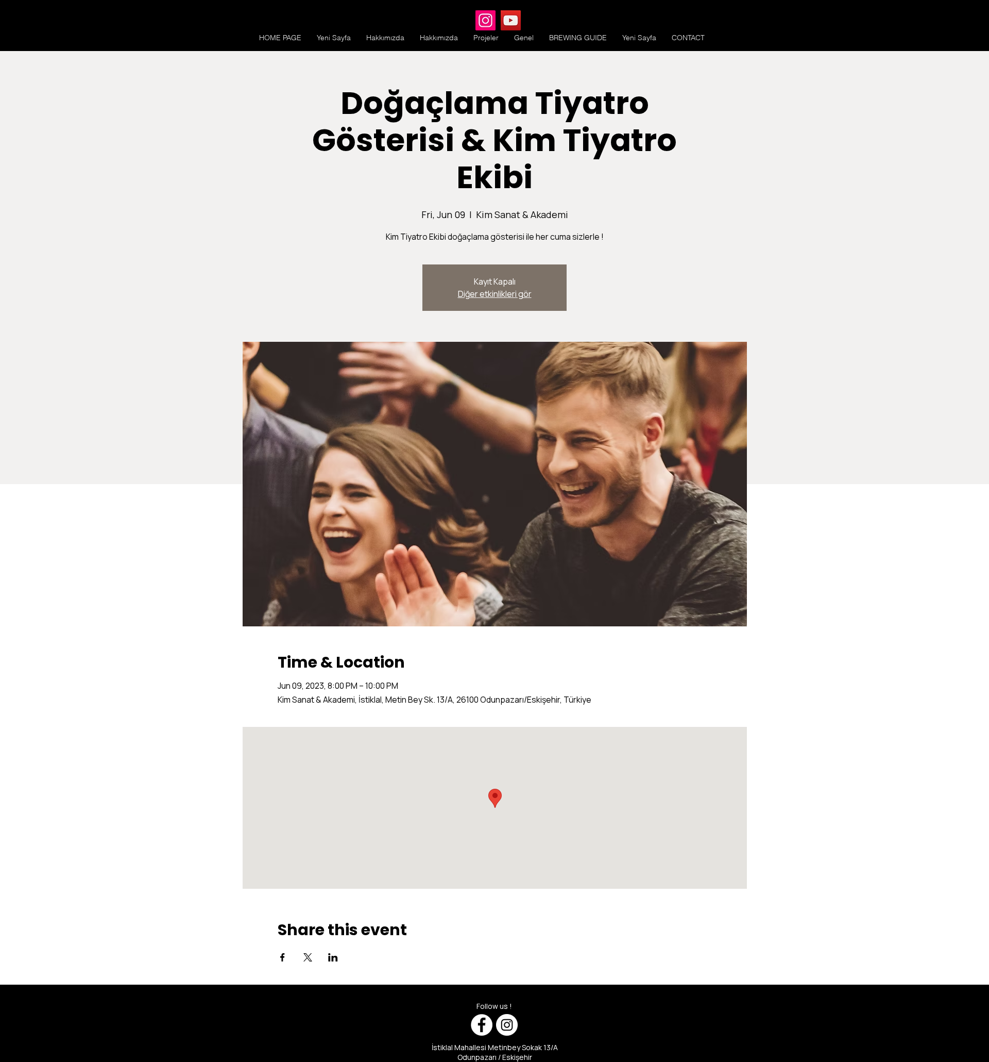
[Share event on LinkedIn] (333, 957)
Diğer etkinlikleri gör (495, 294)
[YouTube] (511, 20)
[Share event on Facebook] (282, 957)
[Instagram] (485, 20)
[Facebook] (481, 1025)
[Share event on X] (308, 957)
